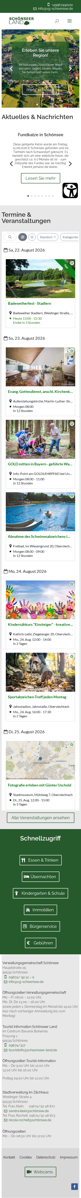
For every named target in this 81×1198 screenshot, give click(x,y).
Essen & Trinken (43, 860)
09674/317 (17, 1045)
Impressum (69, 1157)
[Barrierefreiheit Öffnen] (70, 190)
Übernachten (43, 876)
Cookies (26, 1157)
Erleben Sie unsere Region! (40, 53)
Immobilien (43, 909)
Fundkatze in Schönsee (40, 134)
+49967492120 (62, 5)
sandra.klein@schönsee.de (29, 1111)
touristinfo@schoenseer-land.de (33, 1050)
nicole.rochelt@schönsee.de (30, 1120)
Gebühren (43, 942)
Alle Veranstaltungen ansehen (40, 817)
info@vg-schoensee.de (55, 8)
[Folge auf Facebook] (74, 1186)
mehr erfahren (40, 89)
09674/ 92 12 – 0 (21, 977)
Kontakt (9, 1157)
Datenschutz (45, 1157)
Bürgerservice (43, 926)
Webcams (43, 1171)
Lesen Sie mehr (41, 178)
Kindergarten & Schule (43, 893)
